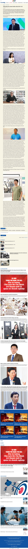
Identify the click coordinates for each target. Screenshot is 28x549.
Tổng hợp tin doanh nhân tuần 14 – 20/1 (10, 244)
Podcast (3, 412)
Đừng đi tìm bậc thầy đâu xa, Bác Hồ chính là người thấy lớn (7, 437)
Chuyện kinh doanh (20, 2)
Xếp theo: (20, 237)
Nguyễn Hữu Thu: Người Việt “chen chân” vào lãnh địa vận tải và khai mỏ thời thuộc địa (18, 253)
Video (1, 412)
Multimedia (2, 411)
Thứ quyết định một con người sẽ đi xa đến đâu (6, 501)
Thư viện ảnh (5, 412)
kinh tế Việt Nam (23, 230)
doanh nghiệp (13, 230)
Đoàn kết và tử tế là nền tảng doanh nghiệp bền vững (7, 424)
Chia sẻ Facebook (3, 228)
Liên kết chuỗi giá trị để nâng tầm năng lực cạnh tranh (9, 317)
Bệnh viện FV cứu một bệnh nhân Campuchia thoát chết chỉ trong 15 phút (14, 525)
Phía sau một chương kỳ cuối (6, 495)
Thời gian (23, 237)
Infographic (9, 412)
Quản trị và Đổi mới (15, 2)
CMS (13, 548)
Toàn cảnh (7, 2)
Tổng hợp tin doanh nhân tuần (5, 230)
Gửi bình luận (3, 235)
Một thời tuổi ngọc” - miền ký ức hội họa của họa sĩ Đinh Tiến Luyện (9, 531)
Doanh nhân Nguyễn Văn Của (14, 260)
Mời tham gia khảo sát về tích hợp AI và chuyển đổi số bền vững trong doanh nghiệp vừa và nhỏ (12, 498)
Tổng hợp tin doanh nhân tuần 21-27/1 (10, 241)
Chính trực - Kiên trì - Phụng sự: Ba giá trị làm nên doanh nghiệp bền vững (20, 424)
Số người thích (25, 237)
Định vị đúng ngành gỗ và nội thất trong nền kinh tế (9, 294)
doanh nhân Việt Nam (18, 230)
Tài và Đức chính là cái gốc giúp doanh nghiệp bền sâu (20, 437)
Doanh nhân (10, 2)
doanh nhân (10, 230)
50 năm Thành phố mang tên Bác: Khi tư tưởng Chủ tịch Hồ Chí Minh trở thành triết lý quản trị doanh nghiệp (13, 271)
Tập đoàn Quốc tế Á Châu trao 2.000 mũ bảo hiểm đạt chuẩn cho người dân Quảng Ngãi (12, 527)
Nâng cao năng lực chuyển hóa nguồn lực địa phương (9, 363)
